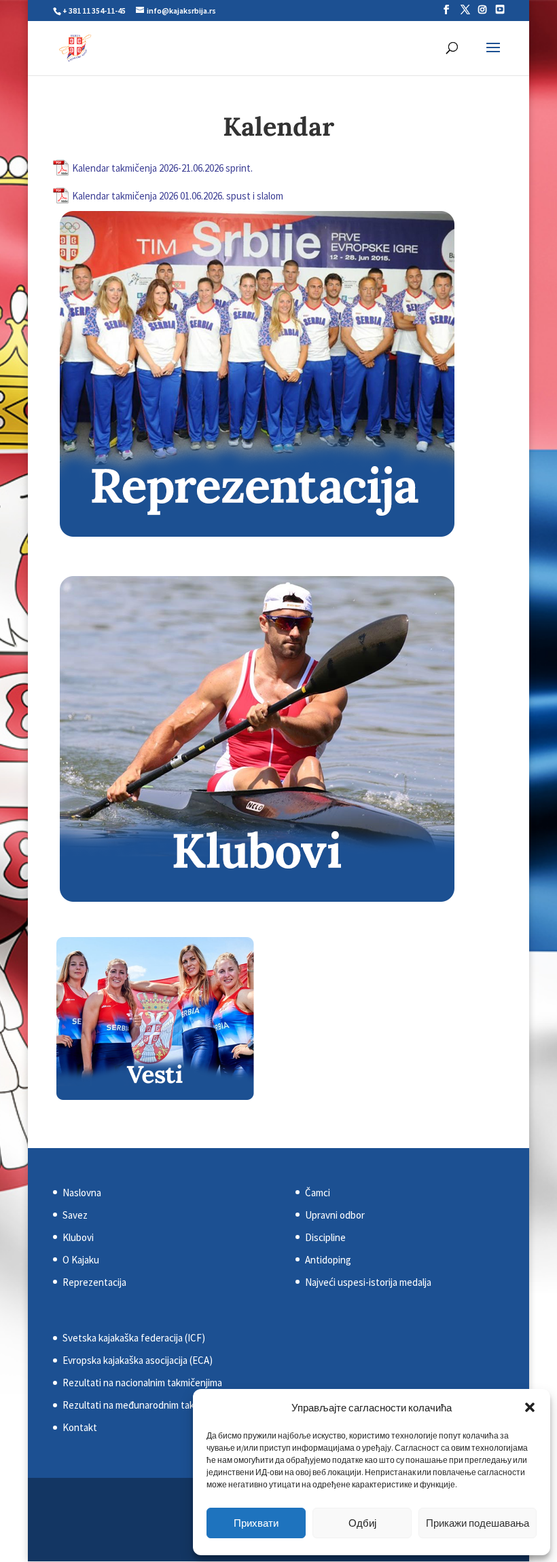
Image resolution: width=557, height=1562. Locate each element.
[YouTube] (500, 9)
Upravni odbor (335, 1214)
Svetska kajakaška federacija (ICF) (133, 1337)
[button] (530, 1407)
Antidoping (328, 1259)
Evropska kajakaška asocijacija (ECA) (137, 1360)
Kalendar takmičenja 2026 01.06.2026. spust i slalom (177, 195)
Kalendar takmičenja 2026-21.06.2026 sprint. (162, 167)
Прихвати (256, 1523)
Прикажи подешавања (477, 1523)
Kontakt (79, 1427)
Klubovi (78, 1237)
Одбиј (362, 1523)
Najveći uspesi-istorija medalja (368, 1282)
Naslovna (81, 1192)
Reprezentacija (94, 1282)
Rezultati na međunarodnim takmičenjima (149, 1404)
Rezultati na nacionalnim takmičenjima (142, 1382)
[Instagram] (482, 9)
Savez (75, 1214)
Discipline (325, 1237)
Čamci (317, 1192)
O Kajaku (80, 1259)
